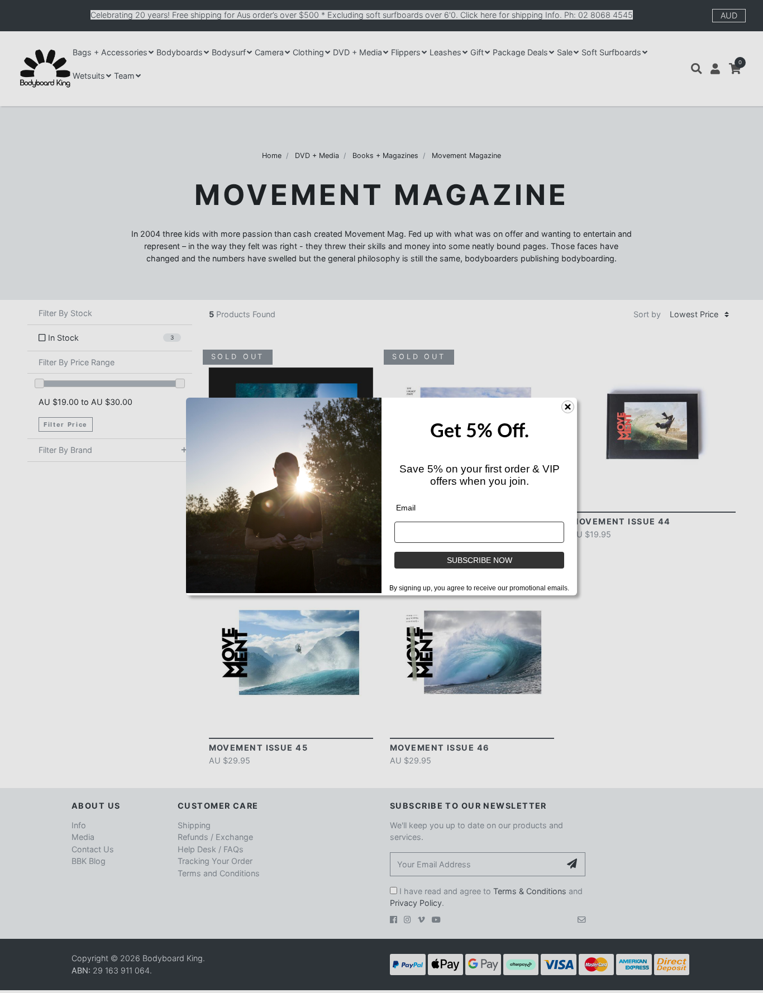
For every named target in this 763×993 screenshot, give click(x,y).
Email (406, 507)
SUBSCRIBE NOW (479, 560)
